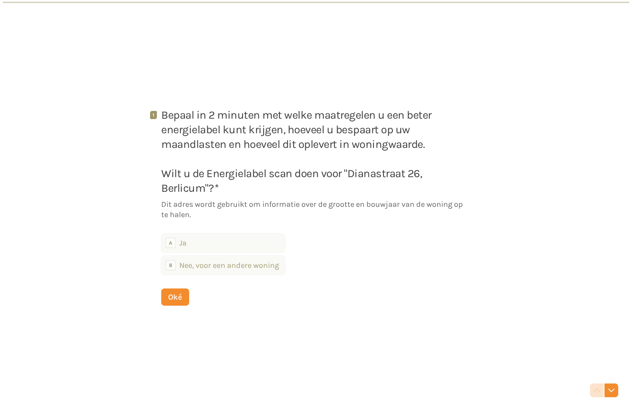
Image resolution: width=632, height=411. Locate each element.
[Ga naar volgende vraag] (611, 390)
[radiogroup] (223, 254)
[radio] (223, 242)
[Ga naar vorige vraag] (597, 390)
